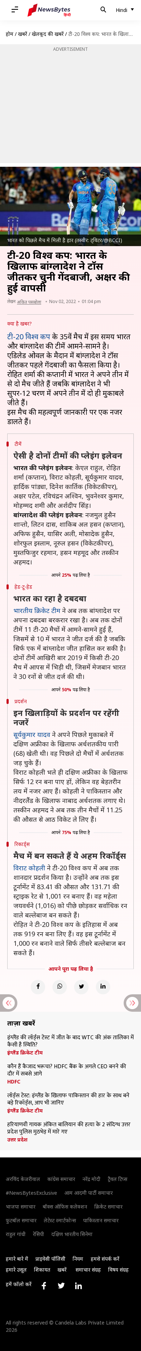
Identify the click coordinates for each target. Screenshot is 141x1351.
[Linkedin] (103, 987)
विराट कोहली (29, 867)
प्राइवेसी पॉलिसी (50, 1258)
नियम (78, 1258)
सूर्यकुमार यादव (31, 734)
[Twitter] (81, 987)
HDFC (13, 1081)
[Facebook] (38, 987)
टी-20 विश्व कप (28, 336)
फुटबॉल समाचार (21, 1220)
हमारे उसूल (16, 1269)
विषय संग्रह (118, 1269)
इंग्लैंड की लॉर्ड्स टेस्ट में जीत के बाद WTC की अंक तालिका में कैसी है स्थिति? (70, 1041)
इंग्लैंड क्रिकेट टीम (25, 1052)
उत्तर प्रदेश (17, 1139)
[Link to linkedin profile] (78, 1286)
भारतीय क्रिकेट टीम (36, 610)
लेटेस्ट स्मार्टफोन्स (60, 1220)
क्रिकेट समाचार (108, 1206)
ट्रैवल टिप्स (117, 1179)
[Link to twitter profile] (61, 1286)
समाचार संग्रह (88, 1269)
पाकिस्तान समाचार (101, 1220)
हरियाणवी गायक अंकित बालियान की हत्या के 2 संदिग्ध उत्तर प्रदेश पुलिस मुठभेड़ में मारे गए (69, 1128)
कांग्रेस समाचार (61, 1179)
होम (9, 33)
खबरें (22, 33)
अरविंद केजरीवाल (23, 1179)
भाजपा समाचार (20, 1206)
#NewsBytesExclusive (31, 1192)
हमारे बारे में (17, 1258)
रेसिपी (38, 1234)
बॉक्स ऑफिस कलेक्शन (65, 1206)
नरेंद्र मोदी (91, 1179)
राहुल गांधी (16, 1234)
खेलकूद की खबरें (48, 33)
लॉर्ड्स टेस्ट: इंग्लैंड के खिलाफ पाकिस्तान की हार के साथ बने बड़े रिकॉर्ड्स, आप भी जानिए (68, 1099)
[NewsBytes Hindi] (49, 10)
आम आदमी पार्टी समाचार (88, 1192)
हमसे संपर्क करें (105, 1258)
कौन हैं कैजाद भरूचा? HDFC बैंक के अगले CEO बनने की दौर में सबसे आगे (66, 1070)
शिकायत (42, 1269)
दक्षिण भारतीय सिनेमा (72, 1234)
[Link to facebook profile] (43, 1286)
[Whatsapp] (59, 987)
